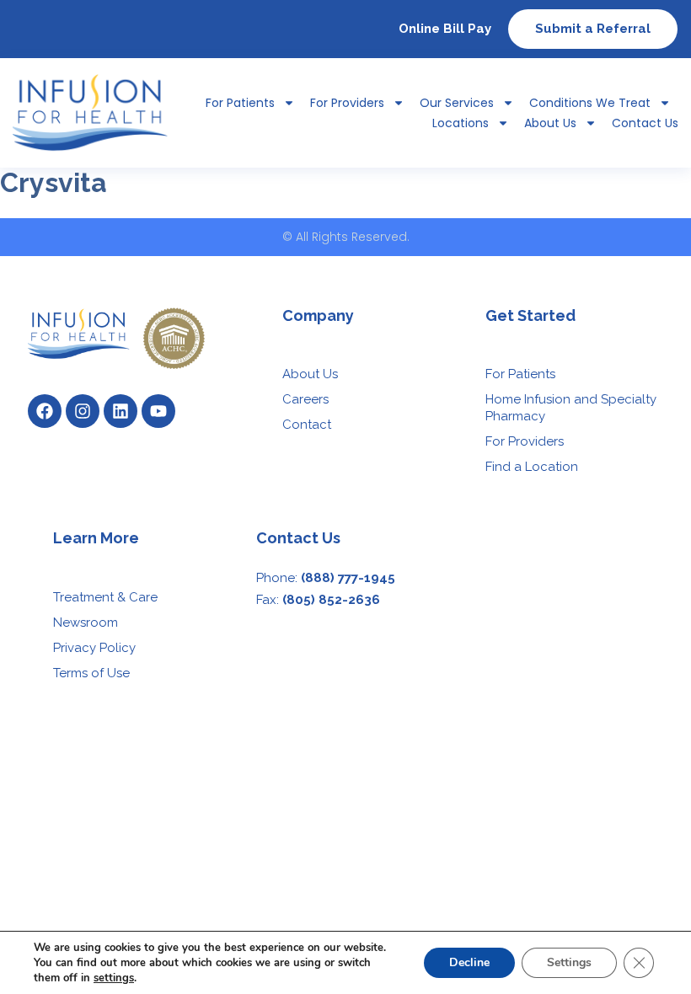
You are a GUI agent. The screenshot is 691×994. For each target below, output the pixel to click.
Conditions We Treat (590, 102)
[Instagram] (82, 411)
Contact (306, 424)
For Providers (347, 102)
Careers (305, 399)
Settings (569, 962)
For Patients (520, 374)
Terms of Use (91, 673)
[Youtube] (158, 411)
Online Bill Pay (445, 28)
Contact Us (645, 123)
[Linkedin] (120, 411)
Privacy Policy (94, 647)
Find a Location (531, 466)
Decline (469, 962)
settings (114, 978)
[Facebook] (45, 411)
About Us (550, 123)
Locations (460, 123)
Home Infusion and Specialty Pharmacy (570, 408)
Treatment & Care (105, 597)
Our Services (457, 102)
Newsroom (85, 622)
